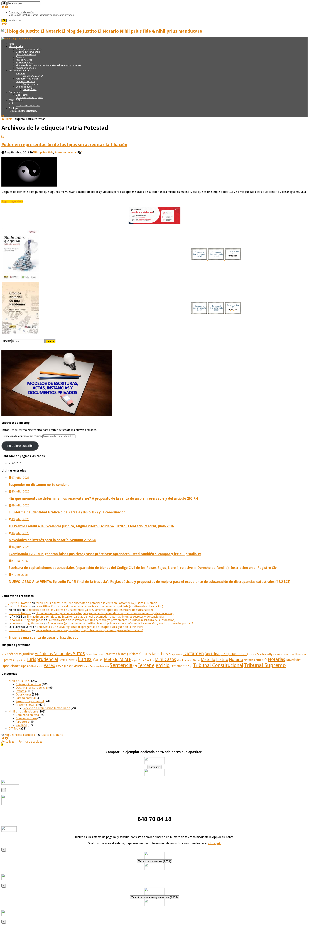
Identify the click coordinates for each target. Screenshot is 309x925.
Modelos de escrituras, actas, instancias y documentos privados (41, 15)
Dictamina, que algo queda (29, 97)
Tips (190, 666)
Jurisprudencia (19, 660)
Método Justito (214, 659)
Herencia (300, 654)
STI (135, 666)
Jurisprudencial (42, 659)
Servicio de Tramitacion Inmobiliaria (46, 708)
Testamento (178, 666)
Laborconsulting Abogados (26, 620)
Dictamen (193, 653)
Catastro (110, 654)
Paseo (49, 665)
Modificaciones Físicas (188, 660)
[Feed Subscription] (2, 137)
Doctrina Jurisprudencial (28, 51)
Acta (3, 654)
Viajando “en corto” (33, 76)
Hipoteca (7, 660)
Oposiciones (15, 92)
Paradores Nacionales (27, 78)
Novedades (293, 660)
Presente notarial (24, 62)
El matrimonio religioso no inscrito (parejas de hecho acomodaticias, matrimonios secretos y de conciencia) (104, 613)
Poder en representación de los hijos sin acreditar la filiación (64, 144)
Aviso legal (8, 741)
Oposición (27, 666)
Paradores (22, 721)
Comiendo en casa (25, 81)
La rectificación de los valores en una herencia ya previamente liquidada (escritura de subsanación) (99, 606)
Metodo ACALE (117, 659)
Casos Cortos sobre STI (28, 105)
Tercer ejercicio (154, 665)
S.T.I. (11, 103)
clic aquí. (214, 843)
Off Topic (13, 108)
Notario (236, 659)
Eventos (20, 57)
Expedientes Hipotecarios (269, 654)
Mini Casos (165, 659)
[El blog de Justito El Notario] (16, 38)
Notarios (249, 660)
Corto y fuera (29, 89)
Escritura (251, 654)
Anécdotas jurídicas (20, 654)
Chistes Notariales (153, 654)
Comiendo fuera (24, 86)
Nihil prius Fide (43, 152)
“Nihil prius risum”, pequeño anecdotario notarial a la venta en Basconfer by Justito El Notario (96, 603)
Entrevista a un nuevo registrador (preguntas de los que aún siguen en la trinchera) (90, 627)
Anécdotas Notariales (53, 653)
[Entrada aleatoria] (2, 116)
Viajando (20, 73)
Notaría (261, 660)
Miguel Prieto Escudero (143, 660)
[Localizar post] (4, 3)
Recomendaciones (99, 666)
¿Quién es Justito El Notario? (23, 111)
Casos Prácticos (94, 654)
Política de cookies (30, 741)
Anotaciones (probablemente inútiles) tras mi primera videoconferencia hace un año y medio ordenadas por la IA (120, 623)
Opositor (38, 666)
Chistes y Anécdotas (26, 54)
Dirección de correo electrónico (21, 436)
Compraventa (176, 654)
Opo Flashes (22, 94)
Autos (78, 653)
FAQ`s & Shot (16, 100)
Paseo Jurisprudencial (69, 666)
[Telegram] (6, 7)
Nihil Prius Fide (16, 46)
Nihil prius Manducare (20, 70)
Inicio (11, 43)
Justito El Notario (20, 603)
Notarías (276, 659)
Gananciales (288, 654)
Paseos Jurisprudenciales (28, 49)
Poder (86, 666)
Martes (97, 660)
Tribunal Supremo (265, 665)
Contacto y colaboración (21, 12)
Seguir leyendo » (12, 201)
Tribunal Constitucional (218, 665)
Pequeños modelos (26, 68)
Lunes (85, 659)
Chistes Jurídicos (127, 654)
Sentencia (121, 665)
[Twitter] (2, 7)
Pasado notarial (24, 60)
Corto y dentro (30, 84)
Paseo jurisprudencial (30, 701)
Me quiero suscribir (20, 446)
